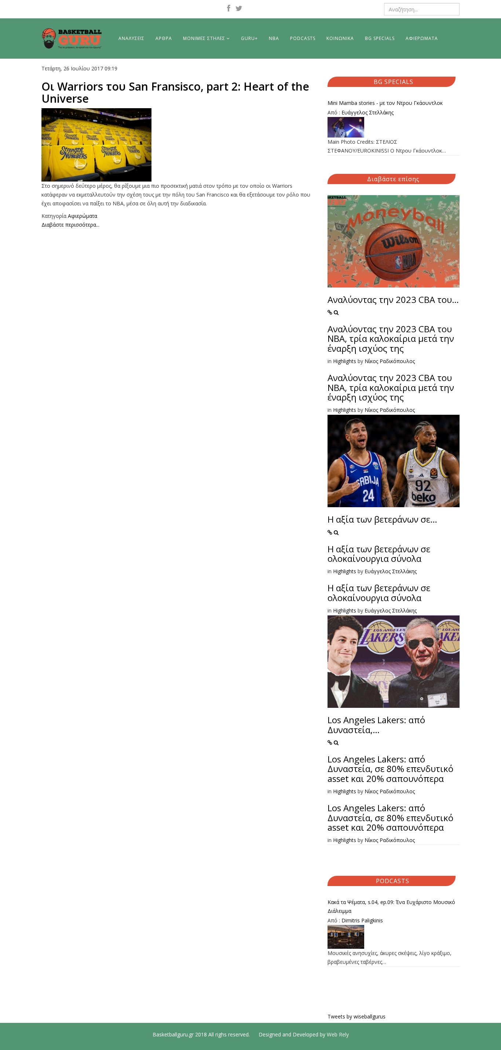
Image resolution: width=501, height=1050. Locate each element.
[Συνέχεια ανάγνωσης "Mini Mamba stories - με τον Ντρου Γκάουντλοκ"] (394, 127)
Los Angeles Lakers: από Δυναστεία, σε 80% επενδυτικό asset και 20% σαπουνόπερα (390, 768)
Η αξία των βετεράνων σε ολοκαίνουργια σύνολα (379, 553)
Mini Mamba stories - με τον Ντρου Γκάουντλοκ (385, 102)
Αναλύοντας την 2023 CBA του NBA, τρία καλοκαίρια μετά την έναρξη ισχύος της (391, 338)
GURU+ (249, 38)
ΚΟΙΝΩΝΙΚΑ (340, 38)
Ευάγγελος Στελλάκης (367, 112)
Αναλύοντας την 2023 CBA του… (393, 299)
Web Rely (338, 1034)
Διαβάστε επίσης (393, 179)
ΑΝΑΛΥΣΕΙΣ (131, 38)
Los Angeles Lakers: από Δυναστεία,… (376, 724)
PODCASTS (302, 38)
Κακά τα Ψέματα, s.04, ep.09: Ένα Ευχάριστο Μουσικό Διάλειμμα (391, 906)
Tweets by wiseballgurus (356, 1016)
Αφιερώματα (82, 215)
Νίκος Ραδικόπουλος (390, 361)
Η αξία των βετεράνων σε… (382, 519)
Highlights (344, 361)
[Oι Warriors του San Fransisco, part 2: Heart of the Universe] (179, 145)
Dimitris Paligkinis (362, 920)
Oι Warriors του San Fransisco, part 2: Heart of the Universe (175, 92)
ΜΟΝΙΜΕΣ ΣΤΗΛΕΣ (204, 38)
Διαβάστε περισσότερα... (70, 224)
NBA (274, 38)
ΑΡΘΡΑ (164, 38)
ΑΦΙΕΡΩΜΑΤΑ (422, 38)
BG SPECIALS (380, 38)
